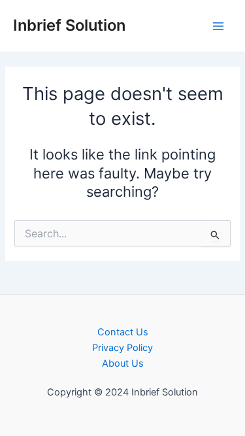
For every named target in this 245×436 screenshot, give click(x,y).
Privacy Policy (122, 348)
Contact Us (122, 332)
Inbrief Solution (69, 25)
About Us (123, 363)
